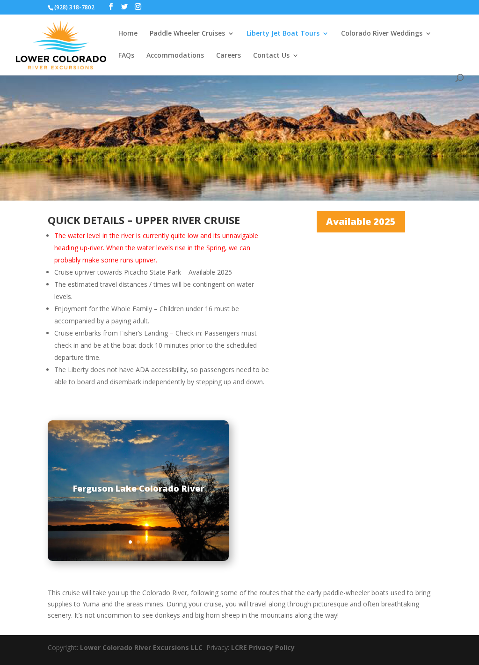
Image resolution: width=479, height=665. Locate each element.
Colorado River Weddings (381, 33)
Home (128, 33)
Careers (228, 56)
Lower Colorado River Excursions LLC (143, 647)
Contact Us (271, 56)
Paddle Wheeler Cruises (187, 33)
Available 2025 (361, 221)
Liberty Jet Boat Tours (283, 33)
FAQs (126, 56)
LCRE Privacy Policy (263, 647)
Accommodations (175, 56)
